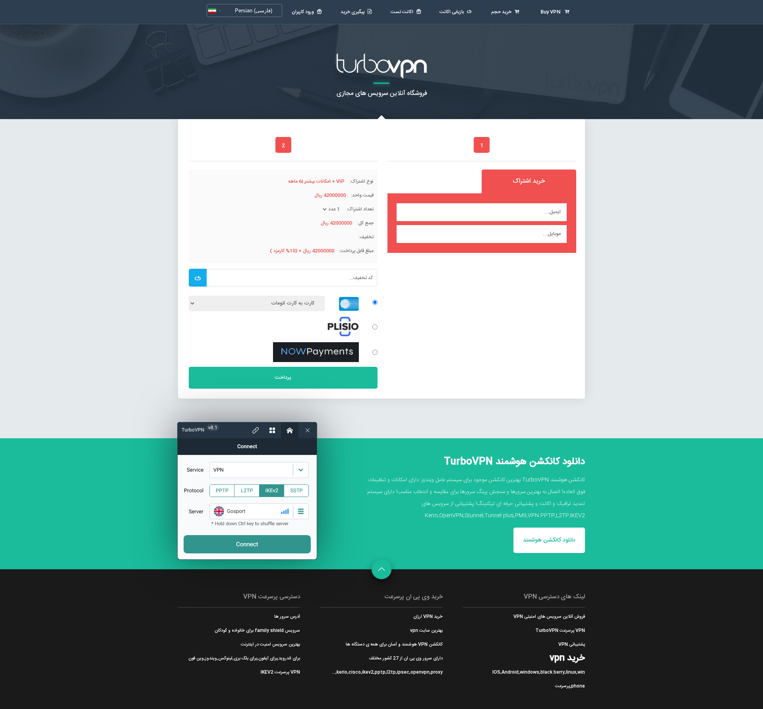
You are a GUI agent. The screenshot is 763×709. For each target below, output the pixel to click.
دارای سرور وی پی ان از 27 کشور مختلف (405, 658)
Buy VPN (551, 12)
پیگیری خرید (352, 12)
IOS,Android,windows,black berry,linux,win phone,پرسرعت (538, 679)
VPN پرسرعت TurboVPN (560, 630)
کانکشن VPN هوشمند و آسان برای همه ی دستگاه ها (394, 644)
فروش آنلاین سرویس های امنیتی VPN (549, 616)
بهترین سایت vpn (426, 630)
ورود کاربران (303, 12)
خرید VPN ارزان (427, 616)
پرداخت (283, 378)
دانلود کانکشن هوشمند (549, 540)
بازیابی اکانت (452, 12)
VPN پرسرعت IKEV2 (280, 672)
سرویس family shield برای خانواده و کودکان (257, 630)
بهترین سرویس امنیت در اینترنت (270, 644)
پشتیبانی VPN (571, 644)
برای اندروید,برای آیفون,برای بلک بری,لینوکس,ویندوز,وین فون (244, 658)
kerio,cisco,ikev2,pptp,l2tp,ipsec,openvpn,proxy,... (387, 672)
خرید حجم (501, 12)
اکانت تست (402, 12)
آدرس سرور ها (287, 616)
